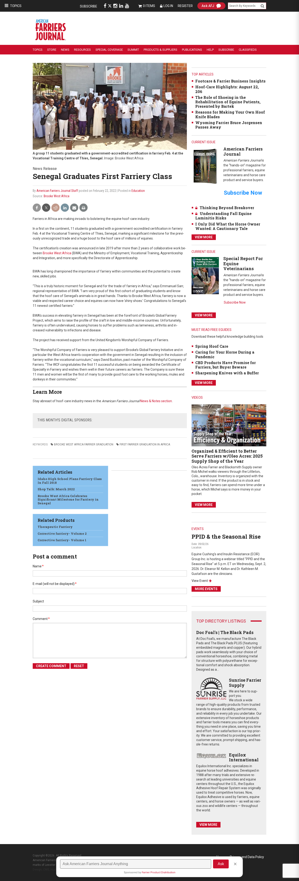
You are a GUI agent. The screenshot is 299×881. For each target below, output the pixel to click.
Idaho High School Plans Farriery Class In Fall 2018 (70, 481)
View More (204, 237)
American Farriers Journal (243, 151)
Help (210, 49)
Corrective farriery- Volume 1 (62, 540)
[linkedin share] (65, 208)
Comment (41, 619)
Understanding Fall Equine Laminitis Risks (223, 215)
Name (38, 566)
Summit (133, 49)
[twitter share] (46, 208)
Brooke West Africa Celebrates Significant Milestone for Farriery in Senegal (68, 499)
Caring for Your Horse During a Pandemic (224, 354)
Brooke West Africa (56, 196)
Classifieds (248, 49)
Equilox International (244, 757)
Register (185, 6)
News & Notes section (156, 401)
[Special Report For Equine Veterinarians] (205, 275)
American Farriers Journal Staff (57, 191)
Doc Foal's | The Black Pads (224, 632)
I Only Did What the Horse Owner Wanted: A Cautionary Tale (227, 226)
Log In (168, 6)
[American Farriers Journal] (205, 166)
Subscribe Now (235, 302)
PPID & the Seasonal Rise (226, 536)
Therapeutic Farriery (55, 527)
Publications (192, 49)
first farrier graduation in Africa (145, 444)
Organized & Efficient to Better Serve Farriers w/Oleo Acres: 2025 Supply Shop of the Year (227, 456)
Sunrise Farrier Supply (245, 682)
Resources (82, 49)
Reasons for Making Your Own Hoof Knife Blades (230, 114)
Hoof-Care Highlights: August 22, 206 (227, 89)
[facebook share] (37, 208)
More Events (206, 589)
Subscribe (88, 6)
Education (138, 191)
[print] (83, 208)
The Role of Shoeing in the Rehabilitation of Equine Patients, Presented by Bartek (227, 102)
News (65, 49)
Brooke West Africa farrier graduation (83, 444)
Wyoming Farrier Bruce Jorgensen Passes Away (228, 124)
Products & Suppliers (160, 49)
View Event (200, 581)
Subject (38, 601)
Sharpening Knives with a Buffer (227, 372)
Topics (15, 6)
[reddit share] (55, 208)
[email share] (74, 208)
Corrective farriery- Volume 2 (62, 533)
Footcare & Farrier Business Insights (230, 81)
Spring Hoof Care (211, 346)
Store (51, 49)
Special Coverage (109, 49)
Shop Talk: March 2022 (56, 489)
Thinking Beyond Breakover (227, 207)
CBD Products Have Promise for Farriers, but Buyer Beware (225, 364)
